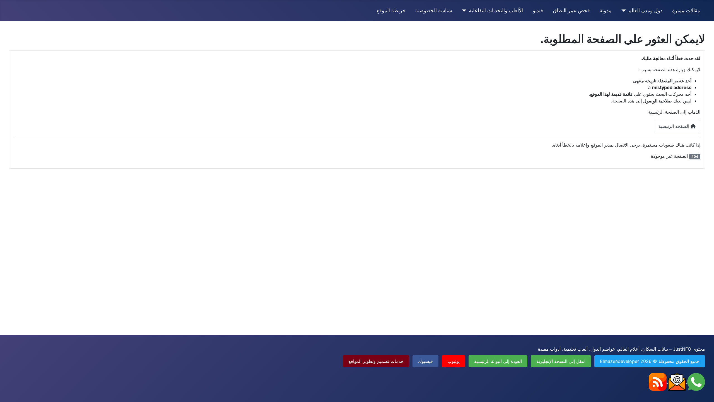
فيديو (538, 10)
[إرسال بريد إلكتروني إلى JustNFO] (676, 381)
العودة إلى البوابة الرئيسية (498, 361)
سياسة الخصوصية (433, 10)
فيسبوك (425, 361)
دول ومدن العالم (645, 10)
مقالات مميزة (686, 10)
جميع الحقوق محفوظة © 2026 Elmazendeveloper (649, 361)
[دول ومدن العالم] (624, 10)
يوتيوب (453, 361)
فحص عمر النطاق (571, 10)
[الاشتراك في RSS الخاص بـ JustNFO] (658, 381)
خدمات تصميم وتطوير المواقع (376, 361)
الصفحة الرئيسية (674, 126)
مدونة (606, 10)
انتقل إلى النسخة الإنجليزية (560, 361)
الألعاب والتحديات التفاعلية (496, 10)
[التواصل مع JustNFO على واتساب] (695, 381)
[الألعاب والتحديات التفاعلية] (465, 10)
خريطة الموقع (391, 10)
